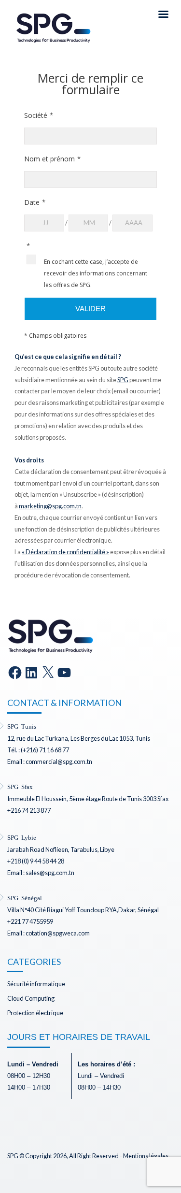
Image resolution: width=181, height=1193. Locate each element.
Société (35, 115)
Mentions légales (145, 1156)
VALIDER (90, 308)
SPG (122, 380)
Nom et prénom (49, 158)
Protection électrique (35, 1013)
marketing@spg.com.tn (50, 506)
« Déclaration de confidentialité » (65, 552)
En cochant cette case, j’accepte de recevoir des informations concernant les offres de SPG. (95, 273)
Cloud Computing (31, 998)
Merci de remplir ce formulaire (90, 84)
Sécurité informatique (36, 984)
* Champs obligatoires (55, 335)
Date (32, 202)
